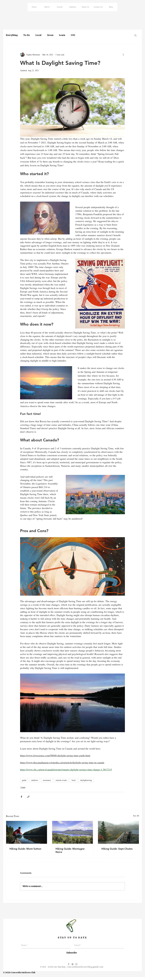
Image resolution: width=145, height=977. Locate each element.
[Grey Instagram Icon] (76, 964)
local (73, 780)
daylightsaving (86, 780)
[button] (135, 35)
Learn (62, 35)
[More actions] (123, 54)
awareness (47, 780)
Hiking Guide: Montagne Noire (70, 850)
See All (136, 815)
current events (61, 780)
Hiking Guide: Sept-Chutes (117, 848)
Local (38, 35)
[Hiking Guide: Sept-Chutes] (118, 832)
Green (50, 35)
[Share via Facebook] (21, 796)
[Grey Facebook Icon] (68, 964)
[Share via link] (28, 796)
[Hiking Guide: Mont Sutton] (26, 832)
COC (73, 35)
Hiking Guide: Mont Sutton (25, 848)
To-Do (26, 35)
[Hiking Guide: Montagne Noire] (72, 832)
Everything (12, 35)
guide (24, 780)
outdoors (34, 780)
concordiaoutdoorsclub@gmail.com (85, 967)
